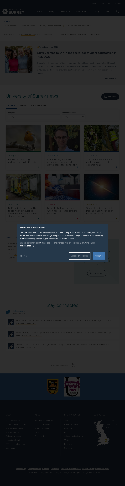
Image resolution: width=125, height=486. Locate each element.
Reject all (23, 256)
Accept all (99, 256)
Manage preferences (79, 256)
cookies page (25, 246)
